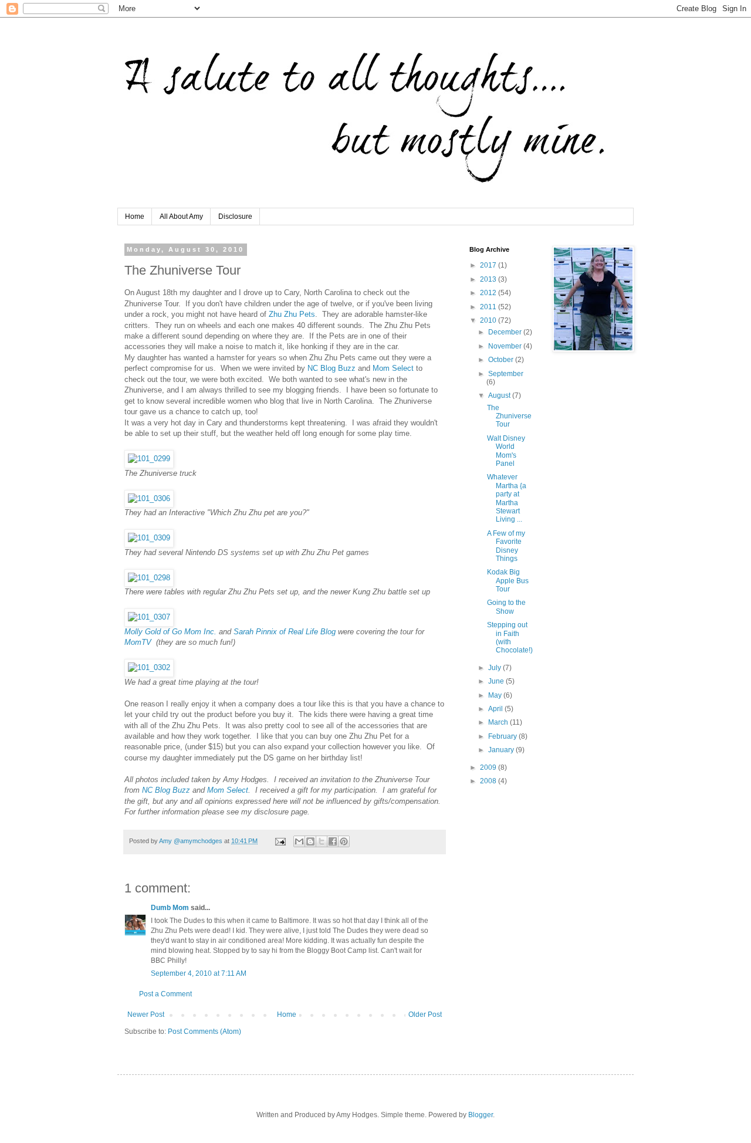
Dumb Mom (170, 908)
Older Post (425, 1014)
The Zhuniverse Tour (509, 416)
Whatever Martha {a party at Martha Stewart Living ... (506, 498)
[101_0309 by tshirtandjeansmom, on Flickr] (149, 537)
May (495, 695)
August (500, 395)
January (502, 750)
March (499, 722)
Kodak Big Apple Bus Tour (508, 580)
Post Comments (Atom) (204, 1031)
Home (134, 216)
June (497, 681)
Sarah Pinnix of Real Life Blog (285, 631)
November (505, 346)
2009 (489, 767)
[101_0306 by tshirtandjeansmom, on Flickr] (149, 498)
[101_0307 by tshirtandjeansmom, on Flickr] (149, 617)
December (505, 332)
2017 (489, 265)
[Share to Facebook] (333, 841)
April (496, 709)
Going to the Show (506, 606)
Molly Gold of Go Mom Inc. (170, 631)
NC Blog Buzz (331, 368)
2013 (489, 279)
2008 (489, 781)
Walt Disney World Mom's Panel (506, 451)
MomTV (139, 642)
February (503, 736)
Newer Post (145, 1014)
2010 (489, 320)
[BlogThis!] (310, 841)
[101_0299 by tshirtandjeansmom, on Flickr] (149, 458)
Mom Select (393, 368)
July (495, 668)
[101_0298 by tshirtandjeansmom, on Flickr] (149, 577)
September (505, 374)
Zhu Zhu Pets (290, 314)
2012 (489, 293)
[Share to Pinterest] (344, 841)
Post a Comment (165, 994)
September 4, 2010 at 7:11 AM (198, 973)
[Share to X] (321, 841)
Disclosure (235, 216)
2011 (489, 307)
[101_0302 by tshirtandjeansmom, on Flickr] (149, 667)
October (501, 360)
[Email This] (299, 841)
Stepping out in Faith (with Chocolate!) (510, 637)
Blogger (480, 1115)
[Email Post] (279, 840)
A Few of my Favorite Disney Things (506, 546)
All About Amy (181, 216)
